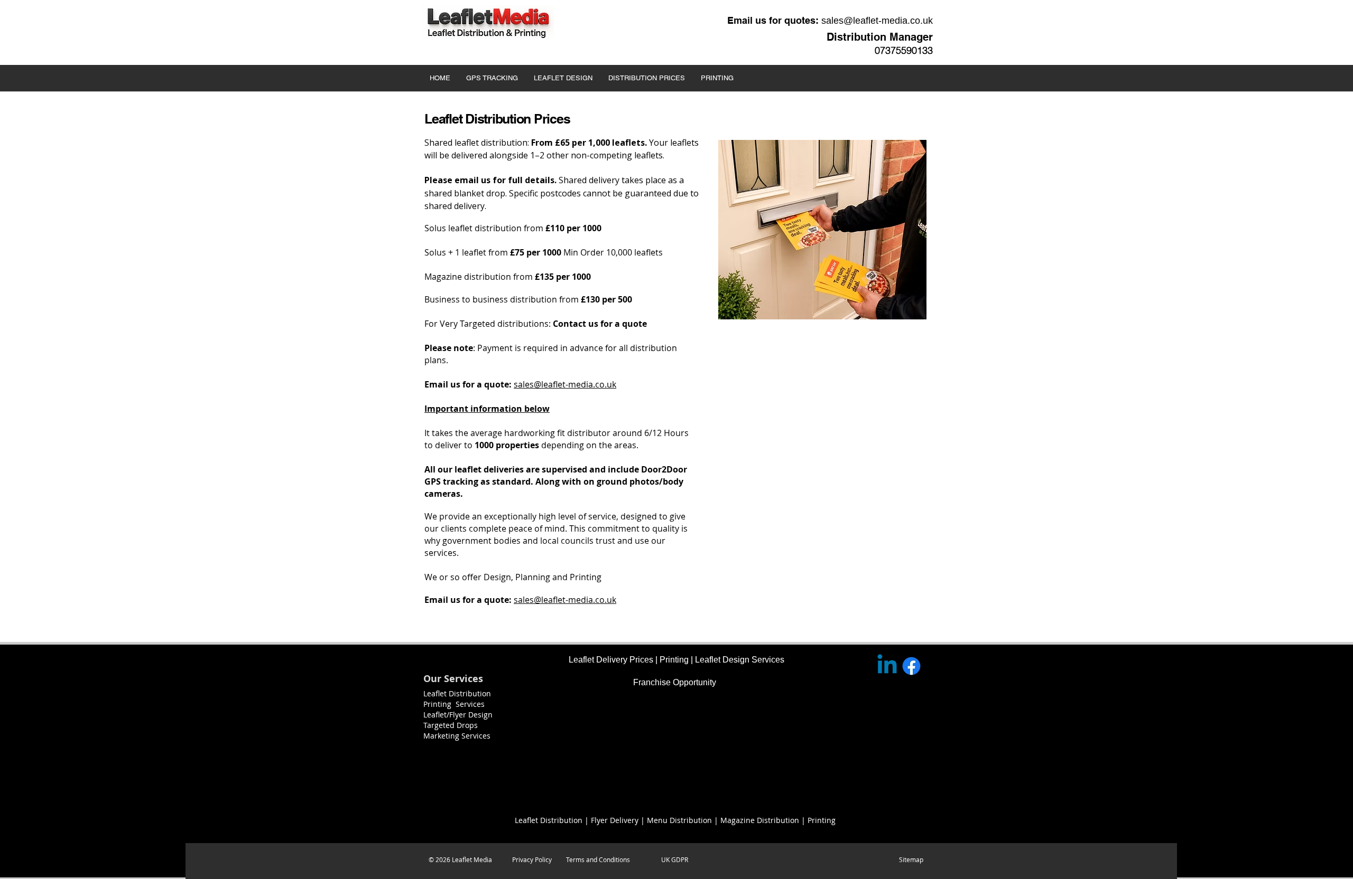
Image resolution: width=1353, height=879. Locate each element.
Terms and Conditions (598, 859)
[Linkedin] (887, 666)
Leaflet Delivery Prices (611, 659)
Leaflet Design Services (739, 659)
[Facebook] (911, 666)
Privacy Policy (532, 859)
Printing (674, 659)
